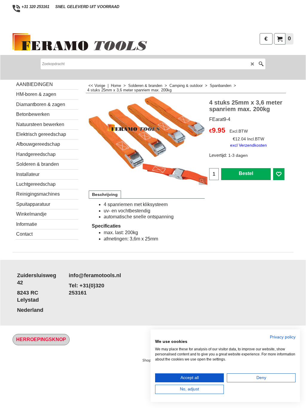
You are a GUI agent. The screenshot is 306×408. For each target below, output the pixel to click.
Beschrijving (105, 194)
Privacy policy (283, 337)
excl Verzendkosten (248, 145)
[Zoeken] (261, 64)
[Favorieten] (278, 174)
